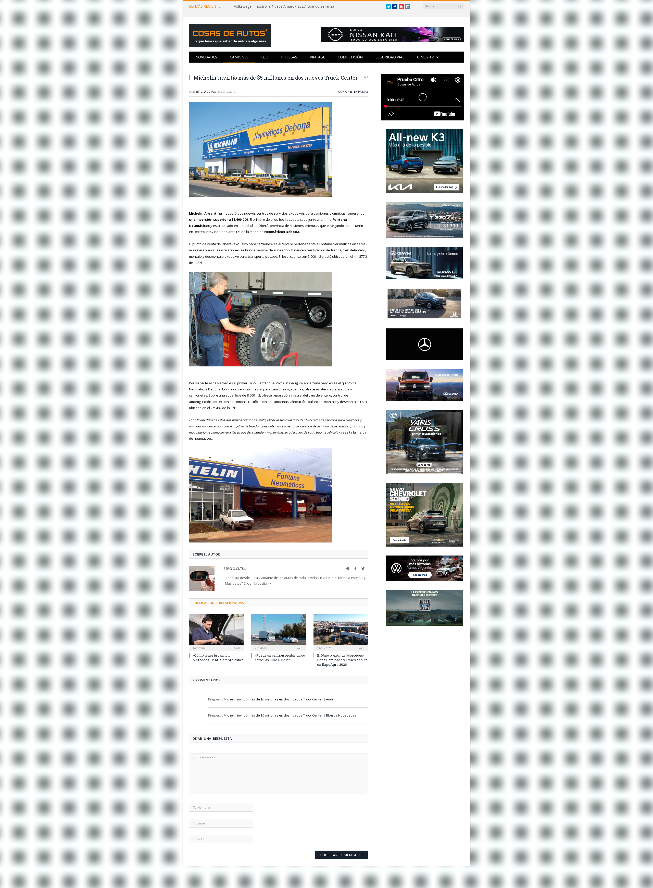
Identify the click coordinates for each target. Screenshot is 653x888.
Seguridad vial (389, 57)
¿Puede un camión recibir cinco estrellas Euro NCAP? (280, 656)
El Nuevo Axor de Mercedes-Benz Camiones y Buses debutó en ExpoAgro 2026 (342, 659)
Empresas (361, 91)
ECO (264, 57)
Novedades (206, 57)
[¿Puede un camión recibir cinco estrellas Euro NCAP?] (278, 631)
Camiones (239, 57)
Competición (350, 57)
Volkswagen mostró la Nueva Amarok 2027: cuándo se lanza (284, 6)
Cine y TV (425, 57)
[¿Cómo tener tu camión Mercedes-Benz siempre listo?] (216, 631)
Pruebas (289, 57)
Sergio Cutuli (206, 91)
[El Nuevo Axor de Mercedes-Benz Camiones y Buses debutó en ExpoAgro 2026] (340, 631)
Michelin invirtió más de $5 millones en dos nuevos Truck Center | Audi (278, 698)
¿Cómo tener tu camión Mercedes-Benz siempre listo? (218, 656)
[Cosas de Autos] (230, 34)
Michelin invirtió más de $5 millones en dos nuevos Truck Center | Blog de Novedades (290, 714)
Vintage (317, 57)
